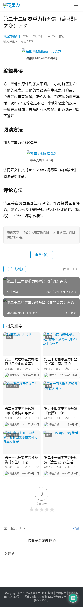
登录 (75, 528)
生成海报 (16, 269)
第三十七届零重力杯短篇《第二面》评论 (60, 361)
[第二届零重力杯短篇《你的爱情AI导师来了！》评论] (21, 393)
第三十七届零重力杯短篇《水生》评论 (21, 459)
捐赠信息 (61, 593)
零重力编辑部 (12, 36)
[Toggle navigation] (76, 6)
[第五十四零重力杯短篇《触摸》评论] (61, 393)
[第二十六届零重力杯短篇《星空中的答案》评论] (21, 344)
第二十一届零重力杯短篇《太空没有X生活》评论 (60, 459)
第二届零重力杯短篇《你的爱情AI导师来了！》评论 (20, 410)
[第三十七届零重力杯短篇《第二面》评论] (61, 344)
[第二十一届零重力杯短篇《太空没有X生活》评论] (61, 442)
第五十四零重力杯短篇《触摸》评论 (60, 410)
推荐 (62, 36)
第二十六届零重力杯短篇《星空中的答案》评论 (21, 361)
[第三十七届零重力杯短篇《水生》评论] (21, 442)
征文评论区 (10, 41)
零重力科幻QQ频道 (35, 597)
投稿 (50, 593)
